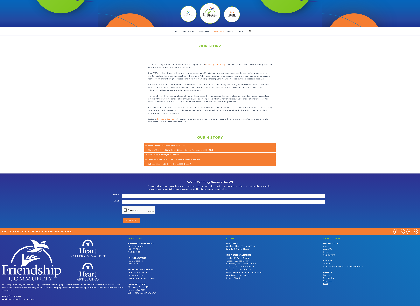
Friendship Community (167, 119)
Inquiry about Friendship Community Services (343, 266)
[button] (195, 31)
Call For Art (205, 31)
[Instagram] (402, 231)
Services (326, 263)
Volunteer (327, 281)
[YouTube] (415, 231)
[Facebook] (395, 231)
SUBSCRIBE (131, 220)
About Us (218, 31)
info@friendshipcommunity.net (21, 299)
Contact (326, 246)
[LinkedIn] (408, 231)
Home (177, 31)
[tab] (210, 145)
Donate (242, 31)
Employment (329, 255)
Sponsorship (328, 278)
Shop (325, 284)
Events (230, 31)
